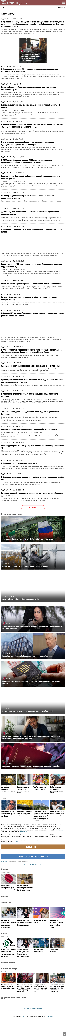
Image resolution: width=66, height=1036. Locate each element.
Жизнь (4, 903)
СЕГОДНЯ (50, 1016)
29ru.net (3, 798)
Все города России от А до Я (33, 1009)
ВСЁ (23, 1016)
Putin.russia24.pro (6, 872)
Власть (4, 869)
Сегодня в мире (9, 968)
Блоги (4, 933)
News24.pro (4, 936)
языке (59, 840)
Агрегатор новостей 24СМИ (33, 864)
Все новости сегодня (12, 514)
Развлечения (8, 962)
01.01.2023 (60, 7)
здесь (16, 841)
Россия (4, 896)
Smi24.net (4, 773)
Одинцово (6, 18)
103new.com (23, 832)
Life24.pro (4, 906)
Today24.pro (4, 972)
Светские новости (4, 861)
